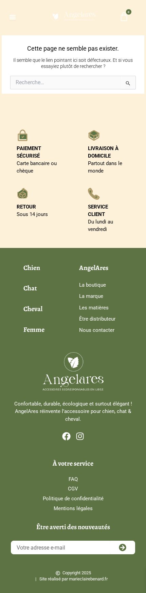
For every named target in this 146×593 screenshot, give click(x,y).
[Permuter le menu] (12, 17)
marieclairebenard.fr (88, 578)
